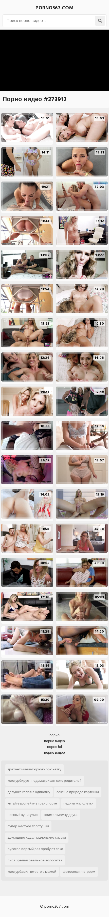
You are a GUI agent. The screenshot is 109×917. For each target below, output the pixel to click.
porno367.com (54, 8)
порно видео (54, 741)
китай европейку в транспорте (32, 803)
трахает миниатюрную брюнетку (34, 769)
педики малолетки (78, 803)
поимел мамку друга (61, 815)
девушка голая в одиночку (29, 792)
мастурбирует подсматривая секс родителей (45, 781)
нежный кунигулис (23, 815)
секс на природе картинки (78, 792)
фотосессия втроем (79, 872)
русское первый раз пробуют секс (35, 849)
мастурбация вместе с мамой (32, 872)
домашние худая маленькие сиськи (37, 837)
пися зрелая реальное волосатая (35, 860)
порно (54, 735)
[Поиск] (100, 21)
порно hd (54, 747)
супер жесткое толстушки (28, 826)
